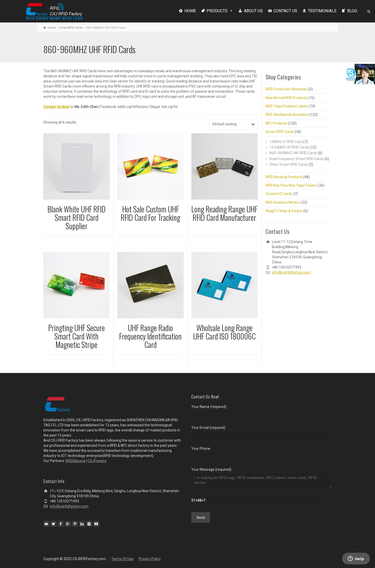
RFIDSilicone (75, 461)
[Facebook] (61, 524)
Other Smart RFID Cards (288, 164)
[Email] (46, 524)
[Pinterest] (75, 524)
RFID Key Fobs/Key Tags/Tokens (291, 185)
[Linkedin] (82, 524)
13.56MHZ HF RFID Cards (289, 147)
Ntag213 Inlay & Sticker (284, 211)
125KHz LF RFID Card (286, 142)
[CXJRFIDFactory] (54, 11)
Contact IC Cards (279, 194)
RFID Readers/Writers (283, 202)
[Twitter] (54, 524)
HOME (190, 10)
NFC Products (276, 123)
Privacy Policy (150, 559)
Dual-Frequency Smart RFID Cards (296, 159)
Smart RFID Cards (71, 27)
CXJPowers (97, 461)
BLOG (352, 10)
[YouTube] (96, 524)
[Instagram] (89, 524)
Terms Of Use (122, 559)
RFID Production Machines (286, 89)
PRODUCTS (217, 10)
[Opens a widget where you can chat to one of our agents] (356, 559)
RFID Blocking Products (284, 177)
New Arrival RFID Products (286, 98)
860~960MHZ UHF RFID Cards (293, 153)
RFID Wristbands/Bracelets (287, 115)
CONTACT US (285, 10)
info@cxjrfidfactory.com (291, 272)
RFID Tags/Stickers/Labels (287, 106)
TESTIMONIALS (322, 10)
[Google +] (68, 524)
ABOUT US (253, 10)
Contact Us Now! (56, 107)
